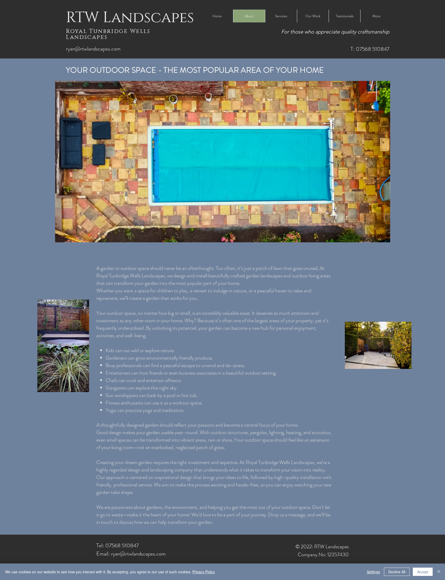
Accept (422, 571)
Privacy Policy (203, 571)
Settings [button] (373, 571)
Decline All (396, 571)
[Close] (439, 572)
